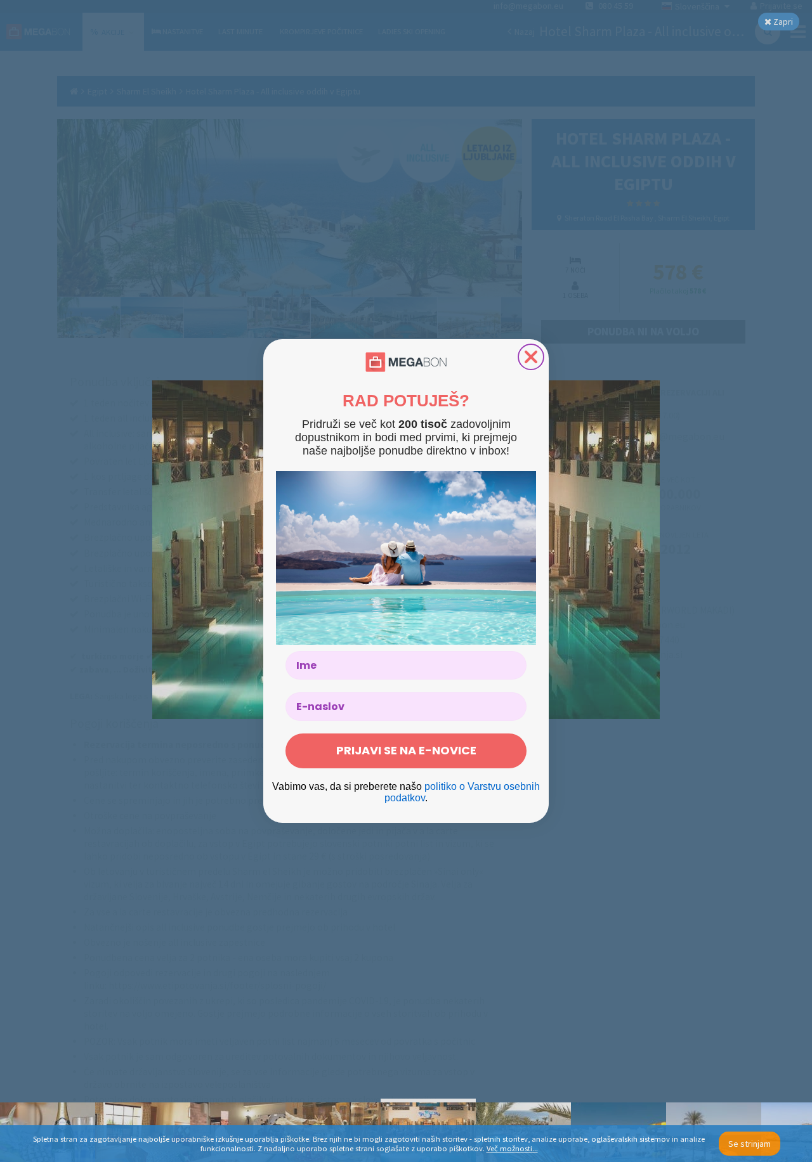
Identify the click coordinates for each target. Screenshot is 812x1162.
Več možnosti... (512, 1148)
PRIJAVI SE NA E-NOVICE (406, 750)
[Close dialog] (531, 357)
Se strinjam (749, 1143)
